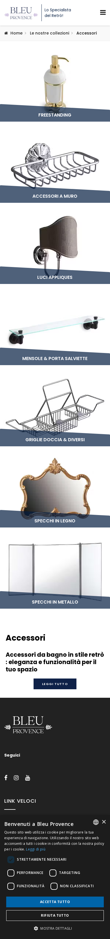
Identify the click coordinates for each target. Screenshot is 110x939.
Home (16, 33)
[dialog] (55, 877)
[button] (55, 928)
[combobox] (96, 822)
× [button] (104, 822)
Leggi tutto (55, 684)
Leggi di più (35, 849)
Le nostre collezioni (49, 33)
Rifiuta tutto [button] (55, 915)
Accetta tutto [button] (55, 901)
